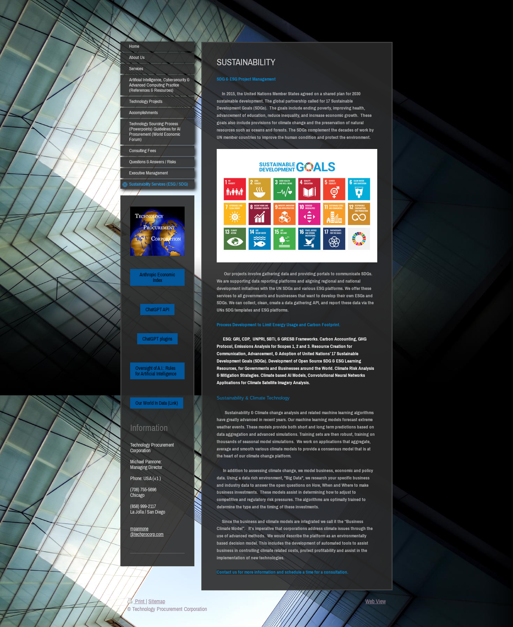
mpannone (139, 528)
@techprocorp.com (147, 534)
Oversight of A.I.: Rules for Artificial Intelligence (155, 370)
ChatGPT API (157, 309)
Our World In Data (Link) (156, 403)
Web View (375, 601)
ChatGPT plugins (157, 339)
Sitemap (156, 601)
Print (140, 601)
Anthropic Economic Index (157, 277)
